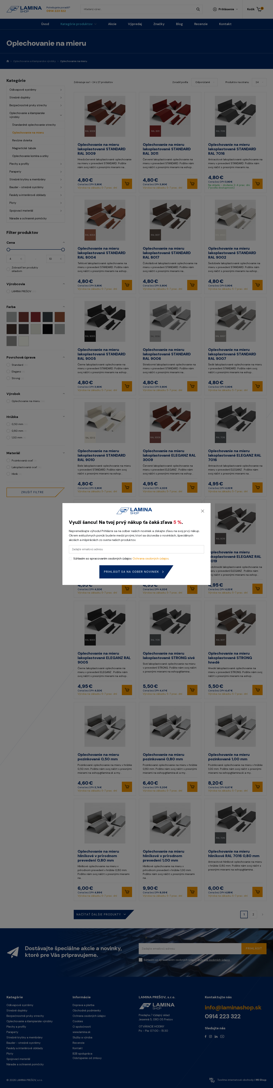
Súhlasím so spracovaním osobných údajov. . (121, 558)
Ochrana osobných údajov (150, 558)
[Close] (203, 511)
